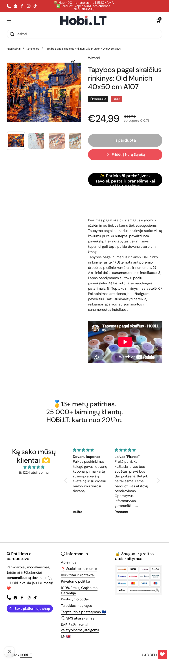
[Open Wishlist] (162, 654)
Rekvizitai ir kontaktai (78, 575)
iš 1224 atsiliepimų (34, 472)
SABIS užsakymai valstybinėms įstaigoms (80, 627)
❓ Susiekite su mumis (79, 568)
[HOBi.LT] (83, 20)
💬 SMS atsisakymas (77, 618)
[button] (158, 20)
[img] (34, 467)
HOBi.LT (26, 655)
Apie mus (68, 562)
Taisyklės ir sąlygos (76, 605)
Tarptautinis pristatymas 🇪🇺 (83, 612)
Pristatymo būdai (75, 599)
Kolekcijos (32, 49)
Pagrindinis (13, 49)
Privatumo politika (75, 581)
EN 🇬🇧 (66, 636)
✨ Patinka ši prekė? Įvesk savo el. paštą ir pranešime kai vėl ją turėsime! (125, 179)
